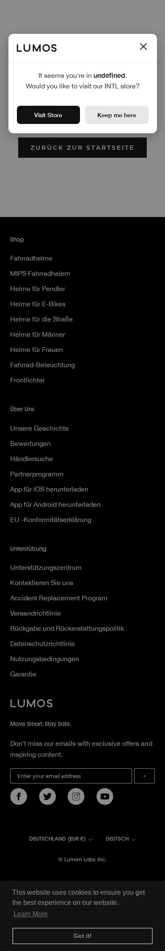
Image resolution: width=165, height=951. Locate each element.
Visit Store (48, 114)
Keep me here (116, 114)
